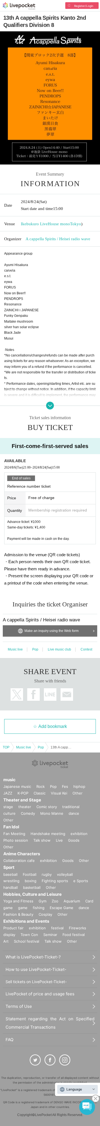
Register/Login (83, 5)
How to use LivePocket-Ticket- (36, 969)
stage (8, 806)
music (9, 779)
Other (77, 793)
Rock (40, 786)
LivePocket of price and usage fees (40, 993)
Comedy (28, 813)
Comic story (46, 806)
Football (29, 874)
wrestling (11, 881)
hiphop (79, 786)
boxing (30, 881)
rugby (47, 874)
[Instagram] (64, 1060)
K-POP (23, 793)
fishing (38, 907)
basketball (32, 887)
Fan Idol (11, 826)
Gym (42, 901)
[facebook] (50, 1060)
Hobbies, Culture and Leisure (32, 894)
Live (59, 840)
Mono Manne (51, 813)
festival (57, 928)
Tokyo (75, 224)
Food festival (73, 934)
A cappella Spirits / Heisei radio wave (58, 239)
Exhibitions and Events (26, 921)
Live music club (59, 649)
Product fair (13, 928)
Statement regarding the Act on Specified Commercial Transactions (50, 1023)
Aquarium (72, 901)
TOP (6, 747)
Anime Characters (21, 853)
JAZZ (7, 793)
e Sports (80, 881)
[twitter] (35, 1060)
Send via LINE (50, 694)
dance (74, 813)
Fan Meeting (14, 833)
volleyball (65, 874)
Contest (86, 649)
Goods (73, 840)
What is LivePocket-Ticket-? (33, 957)
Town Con (29, 934)
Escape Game (61, 907)
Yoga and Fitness (18, 901)
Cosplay (45, 914)
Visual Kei (59, 793)
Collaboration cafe (19, 860)
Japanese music (17, 786)
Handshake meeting (48, 833)
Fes (65, 786)
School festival (26, 941)
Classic (40, 793)
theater (24, 806)
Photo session (15, 840)
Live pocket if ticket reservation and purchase (19, 6)
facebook (33, 694)
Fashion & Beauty (18, 914)
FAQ (9, 1039)
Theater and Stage (22, 800)
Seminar (50, 934)
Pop (35, 649)
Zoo (55, 901)
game (23, 907)
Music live (15, 649)
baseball (10, 874)
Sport (8, 867)
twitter (17, 694)
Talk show (42, 840)
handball (10, 887)
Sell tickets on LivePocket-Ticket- (36, 981)
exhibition (79, 833)
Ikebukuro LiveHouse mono (45, 224)
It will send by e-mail (67, 694)
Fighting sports (55, 881)
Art (6, 941)
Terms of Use (19, 1006)
